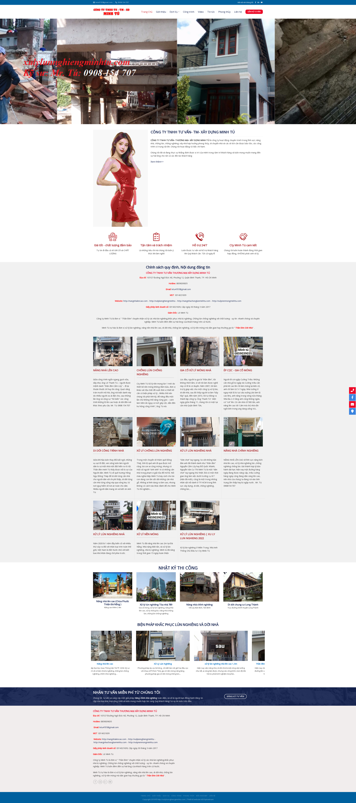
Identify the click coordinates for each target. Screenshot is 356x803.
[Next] (345, 71)
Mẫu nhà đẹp (201, 796)
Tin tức (211, 11)
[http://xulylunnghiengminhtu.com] (111, 12)
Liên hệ (238, 11)
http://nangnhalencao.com (135, 300)
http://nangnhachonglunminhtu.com (193, 300)
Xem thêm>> (157, 161)
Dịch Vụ (174, 11)
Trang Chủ (146, 11)
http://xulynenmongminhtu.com (226, 300)
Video (201, 11)
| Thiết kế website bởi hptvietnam (199, 799)
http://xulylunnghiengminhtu (162, 300)
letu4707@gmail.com (181, 289)
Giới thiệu (161, 11)
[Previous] (10, 71)
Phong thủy (224, 11)
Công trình (188, 11)
